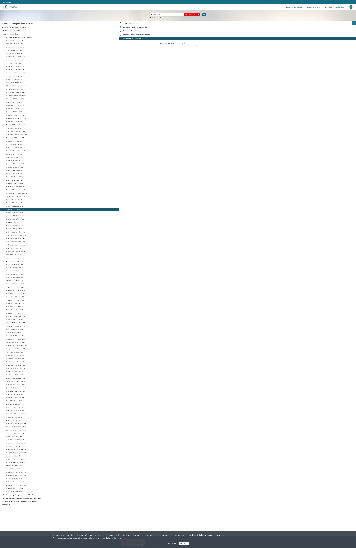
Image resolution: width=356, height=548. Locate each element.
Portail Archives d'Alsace (294, 7)
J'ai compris (184, 543)
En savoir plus (171, 543)
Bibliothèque (340, 7)
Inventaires (328, 7)
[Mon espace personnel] (351, 7)
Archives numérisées (313, 7)
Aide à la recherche (157, 18)
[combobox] (192, 14)
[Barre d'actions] (354, 23)
